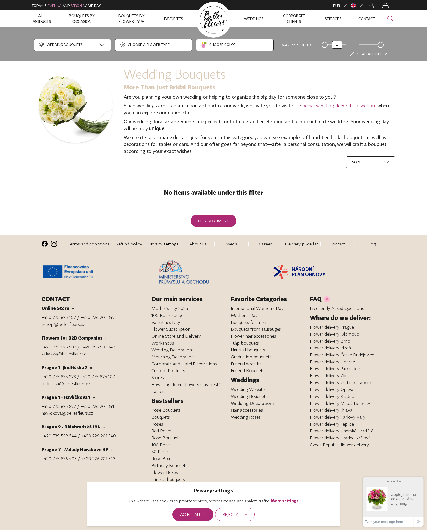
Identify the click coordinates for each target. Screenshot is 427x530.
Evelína (55, 5)
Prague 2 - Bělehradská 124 (73, 426)
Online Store (58, 308)
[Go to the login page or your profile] (371, 5)
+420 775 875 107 (59, 317)
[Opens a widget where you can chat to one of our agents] (393, 501)
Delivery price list (301, 243)
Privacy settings (163, 243)
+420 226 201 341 (97, 406)
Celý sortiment (213, 220)
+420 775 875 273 (59, 376)
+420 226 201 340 (98, 435)
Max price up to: (296, 45)
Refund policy (129, 243)
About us (198, 243)
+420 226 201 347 (98, 317)
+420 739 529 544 (59, 435)
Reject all (235, 514)
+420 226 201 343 (98, 458)
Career (265, 243)
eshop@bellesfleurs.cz (63, 324)
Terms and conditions (88, 243)
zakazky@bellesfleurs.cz (65, 353)
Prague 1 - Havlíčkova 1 (68, 397)
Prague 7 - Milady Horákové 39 (77, 449)
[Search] (390, 18)
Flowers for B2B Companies (74, 338)
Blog (371, 243)
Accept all (192, 514)
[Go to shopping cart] (385, 6)
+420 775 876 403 (59, 458)
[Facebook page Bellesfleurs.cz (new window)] (45, 244)
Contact (337, 243)
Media (231, 243)
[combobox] (60, 45)
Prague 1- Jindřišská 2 (67, 367)
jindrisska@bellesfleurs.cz (66, 383)
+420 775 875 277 (59, 406)
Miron (76, 5)
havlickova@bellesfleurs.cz (67, 413)
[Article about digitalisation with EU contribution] (99, 272)
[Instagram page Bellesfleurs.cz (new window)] (54, 244)
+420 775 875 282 (59, 346)
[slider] (337, 44)
